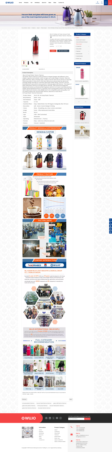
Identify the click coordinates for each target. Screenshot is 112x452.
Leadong (59, 447)
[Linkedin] (49, 418)
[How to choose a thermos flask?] (82, 131)
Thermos (78, 51)
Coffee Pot (78, 46)
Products (41, 431)
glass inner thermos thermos (29, 408)
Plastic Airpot (79, 44)
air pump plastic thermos (28, 403)
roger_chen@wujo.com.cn (82, 435)
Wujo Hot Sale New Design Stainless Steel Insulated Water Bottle (82, 98)
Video (40, 438)
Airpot (77, 37)
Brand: (40, 69)
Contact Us (41, 440)
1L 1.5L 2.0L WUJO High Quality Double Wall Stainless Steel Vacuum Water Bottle (82, 81)
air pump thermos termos (44, 408)
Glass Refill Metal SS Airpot (82, 42)
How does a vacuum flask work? (82, 122)
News (40, 436)
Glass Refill (78, 49)
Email (102, 3)
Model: (24, 69)
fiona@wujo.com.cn (80, 436)
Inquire (53, 50)
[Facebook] (46, 418)
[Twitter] (53, 418)
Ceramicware (79, 56)
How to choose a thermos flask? (82, 137)
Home (40, 430)
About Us (41, 435)
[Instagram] (60, 418)
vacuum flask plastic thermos (57, 405)
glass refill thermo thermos (59, 403)
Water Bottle (79, 53)
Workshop (41, 433)
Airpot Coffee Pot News (59, 441)
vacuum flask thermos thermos (43, 403)
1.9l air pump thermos (42, 405)
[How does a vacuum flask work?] (82, 116)
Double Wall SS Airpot (80, 40)
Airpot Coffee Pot (58, 440)
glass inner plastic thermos (28, 405)
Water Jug (78, 58)
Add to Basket (64, 50)
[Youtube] (57, 418)
